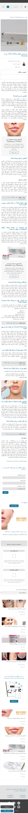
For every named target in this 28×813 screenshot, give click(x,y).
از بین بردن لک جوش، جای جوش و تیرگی (17, 608)
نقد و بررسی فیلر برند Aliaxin (12, 434)
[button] (21, 7)
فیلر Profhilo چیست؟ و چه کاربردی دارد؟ (17, 770)
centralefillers (21, 461)
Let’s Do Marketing (15, 810)
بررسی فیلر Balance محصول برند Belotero (16, 718)
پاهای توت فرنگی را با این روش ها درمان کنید (16, 661)
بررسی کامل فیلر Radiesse (13, 323)
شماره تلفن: (23, 480)
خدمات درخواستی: (21, 486)
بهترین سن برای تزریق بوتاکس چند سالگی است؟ (15, 626)
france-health (15, 461)
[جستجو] (8, 7)
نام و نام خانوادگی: (21, 475)
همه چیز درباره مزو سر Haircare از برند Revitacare (15, 753)
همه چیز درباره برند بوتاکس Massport (18, 643)
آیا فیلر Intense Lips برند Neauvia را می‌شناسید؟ (15, 735)
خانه (26, 17)
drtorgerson (9, 461)
